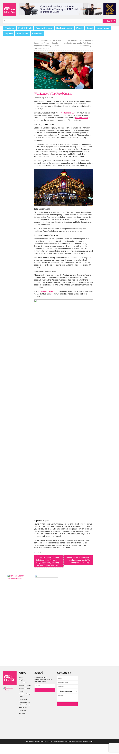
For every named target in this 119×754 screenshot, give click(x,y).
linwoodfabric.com (46, 679)
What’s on (9, 27)
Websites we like (24, 702)
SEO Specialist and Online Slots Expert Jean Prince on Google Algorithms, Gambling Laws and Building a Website (48, 44)
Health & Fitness (64, 27)
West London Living (68, 113)
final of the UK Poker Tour (48, 291)
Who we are (22, 33)
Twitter (109, 679)
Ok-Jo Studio (88, 741)
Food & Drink (24, 27)
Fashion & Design (44, 27)
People (79, 27)
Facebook (109, 690)
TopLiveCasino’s (81, 118)
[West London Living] (9, 9)
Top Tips (8, 33)
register (37, 679)
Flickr (109, 685)
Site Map (22, 713)
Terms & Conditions (68, 741)
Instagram (109, 673)
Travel (90, 27)
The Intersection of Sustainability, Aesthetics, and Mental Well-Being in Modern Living (78, 43)
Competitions (103, 27)
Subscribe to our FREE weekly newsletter (100, 589)
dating (44, 681)
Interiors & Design (25, 694)
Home (21, 677)
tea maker (38, 681)
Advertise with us (24, 705)
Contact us (37, 33)
